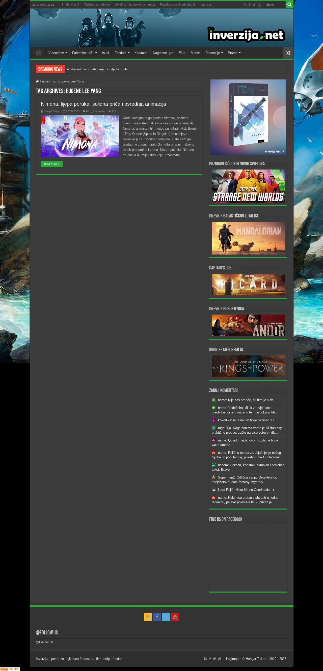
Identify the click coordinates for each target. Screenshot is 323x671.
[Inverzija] (161, 28)
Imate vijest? (70, 4)
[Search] (289, 4)
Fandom (120, 53)
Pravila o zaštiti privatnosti (178, 4)
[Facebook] (249, 5)
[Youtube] (259, 5)
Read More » (52, 164)
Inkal (105, 53)
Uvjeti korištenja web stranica (135, 4)
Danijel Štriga (52, 111)
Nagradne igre (163, 53)
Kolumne (140, 53)
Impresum (207, 4)
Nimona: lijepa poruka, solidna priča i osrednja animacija (103, 104)
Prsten (232, 53)
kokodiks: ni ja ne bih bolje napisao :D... (247, 420)
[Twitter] (254, 5)
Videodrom (56, 53)
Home (38, 52)
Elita (182, 53)
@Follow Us (47, 633)
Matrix (195, 53)
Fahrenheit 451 (83, 53)
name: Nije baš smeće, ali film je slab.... (247, 400)
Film (88, 111)
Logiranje (232, 659)
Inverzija (42, 659)
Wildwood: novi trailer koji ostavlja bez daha (97, 69)
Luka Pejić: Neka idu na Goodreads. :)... (247, 490)
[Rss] (245, 5)
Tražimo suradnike (97, 4)
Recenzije (212, 53)
